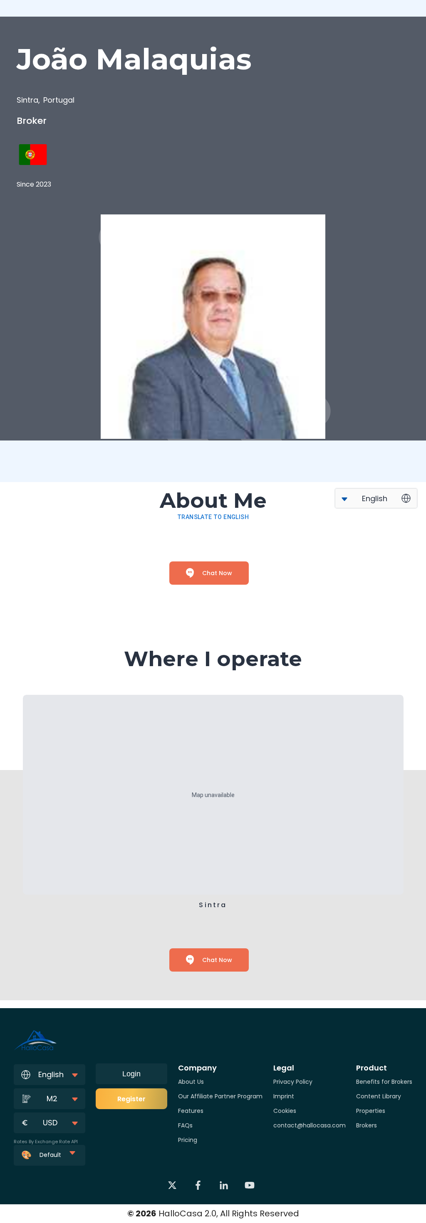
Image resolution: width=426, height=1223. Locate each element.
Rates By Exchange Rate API (46, 1141)
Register (131, 1099)
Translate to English (213, 517)
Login (131, 1074)
